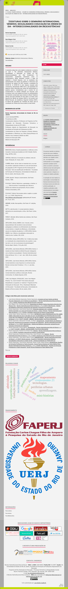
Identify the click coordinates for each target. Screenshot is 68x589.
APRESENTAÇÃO (39, 337)
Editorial (35, 330)
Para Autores (8, 513)
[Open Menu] (6, 2)
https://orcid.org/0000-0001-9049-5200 (15, 36)
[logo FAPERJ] (34, 435)
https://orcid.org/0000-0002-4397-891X (15, 42)
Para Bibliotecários (9, 515)
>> (9, 350)
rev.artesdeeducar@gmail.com (36, 573)
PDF (45, 64)
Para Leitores (8, 510)
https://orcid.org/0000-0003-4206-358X (15, 49)
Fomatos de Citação (50, 108)
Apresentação (32, 327)
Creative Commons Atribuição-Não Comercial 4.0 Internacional (50, 194)
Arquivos (13, 10)
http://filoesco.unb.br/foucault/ (13, 197)
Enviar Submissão (12, 356)
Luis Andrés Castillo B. (40, 583)
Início (7, 10)
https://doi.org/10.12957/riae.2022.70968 (17, 54)
